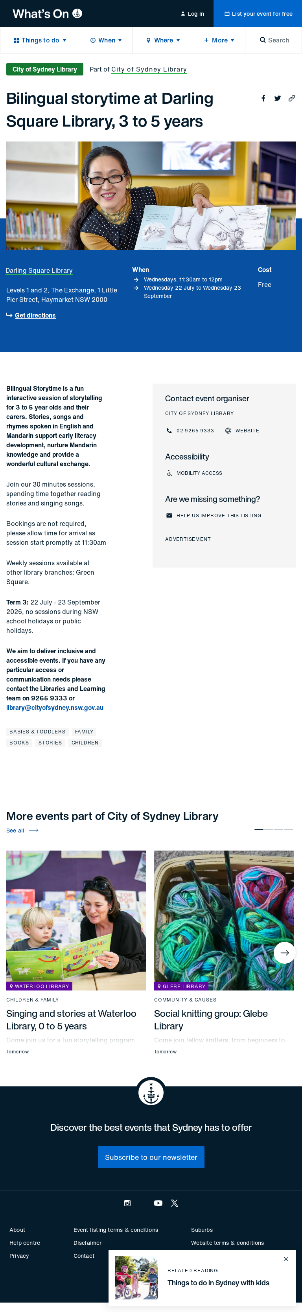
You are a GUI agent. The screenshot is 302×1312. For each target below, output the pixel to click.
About (17, 1230)
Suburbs (201, 1230)
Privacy (19, 1255)
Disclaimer (88, 1242)
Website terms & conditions (227, 1242)
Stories (50, 742)
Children (85, 742)
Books (19, 742)
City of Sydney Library (149, 69)
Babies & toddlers (37, 731)
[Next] (285, 953)
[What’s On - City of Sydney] (47, 13)
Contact (84, 1255)
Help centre (24, 1242)
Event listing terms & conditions (116, 1230)
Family (84, 731)
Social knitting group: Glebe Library (211, 1019)
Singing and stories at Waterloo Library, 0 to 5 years (71, 1019)
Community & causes (185, 1000)
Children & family (32, 1000)
